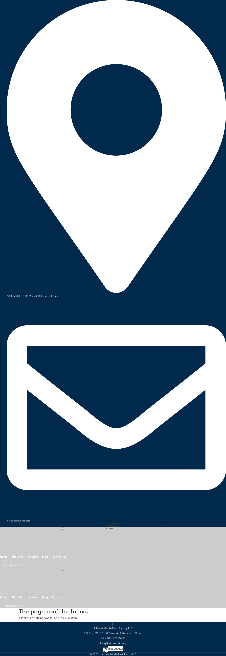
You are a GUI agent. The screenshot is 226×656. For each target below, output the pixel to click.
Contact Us (59, 556)
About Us (17, 556)
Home (3, 556)
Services (32, 556)
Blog (45, 556)
